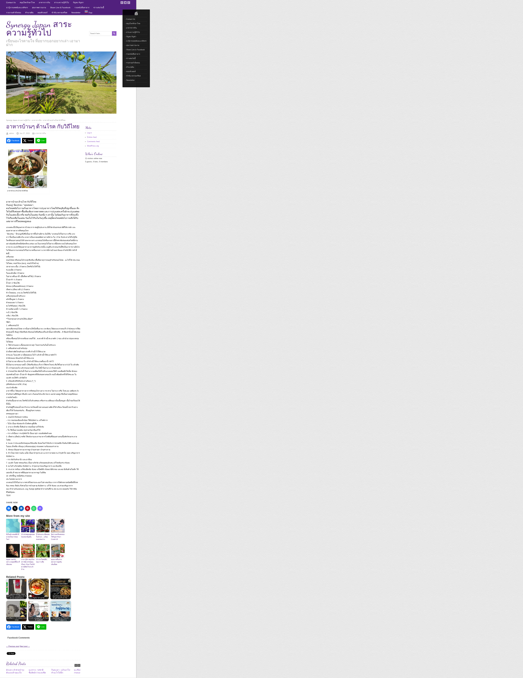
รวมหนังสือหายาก (82, 7)
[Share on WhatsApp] (33, 508)
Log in (89, 133)
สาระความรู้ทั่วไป (61, 2)
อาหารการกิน (44, 2)
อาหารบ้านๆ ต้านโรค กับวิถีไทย (54, 120)
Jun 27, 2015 (24, 133)
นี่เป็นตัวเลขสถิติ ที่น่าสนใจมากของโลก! (12, 536)
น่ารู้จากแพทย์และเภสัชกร (17, 7)
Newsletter (75, 12)
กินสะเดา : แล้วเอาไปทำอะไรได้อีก (60, 671)
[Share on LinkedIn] (21, 508)
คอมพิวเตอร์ (43, 12)
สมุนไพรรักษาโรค (27, 2)
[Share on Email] (40, 508)
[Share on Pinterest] (27, 508)
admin (11, 133)
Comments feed (93, 141)
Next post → (25, 646)
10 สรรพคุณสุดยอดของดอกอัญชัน (28, 535)
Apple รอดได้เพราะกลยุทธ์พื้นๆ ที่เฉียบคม (13, 562)
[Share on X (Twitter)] (15, 508)
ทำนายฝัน (29, 12)
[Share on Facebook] (8, 508)
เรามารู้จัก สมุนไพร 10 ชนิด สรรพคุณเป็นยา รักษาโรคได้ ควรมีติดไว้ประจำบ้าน (28, 564)
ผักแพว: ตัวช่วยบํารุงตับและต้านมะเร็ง (15, 671)
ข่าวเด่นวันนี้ (98, 7)
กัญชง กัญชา (78, 2)
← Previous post (12, 646)
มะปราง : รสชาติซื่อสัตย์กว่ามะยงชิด (37, 671)
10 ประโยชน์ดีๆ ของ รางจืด (41, 561)
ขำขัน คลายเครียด (59, 12)
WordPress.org (93, 146)
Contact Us (11, 2)
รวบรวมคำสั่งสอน (13, 12)
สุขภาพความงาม (39, 7)
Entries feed (92, 137)
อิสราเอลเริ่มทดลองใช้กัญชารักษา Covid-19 (58, 536)
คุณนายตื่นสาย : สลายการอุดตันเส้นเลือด (57, 562)
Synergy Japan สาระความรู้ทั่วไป (39, 28)
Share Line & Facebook (60, 7)
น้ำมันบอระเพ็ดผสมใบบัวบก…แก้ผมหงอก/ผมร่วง (43, 536)
